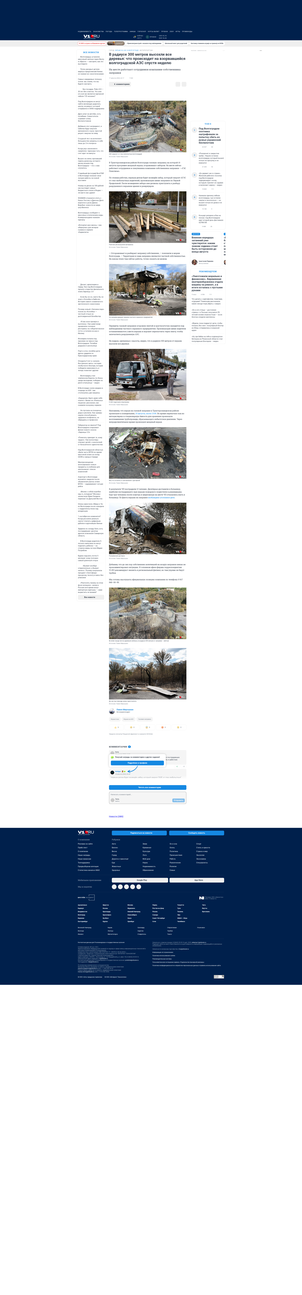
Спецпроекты (202, 863)
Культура (146, 851)
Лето (145, 855)
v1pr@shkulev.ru (183, 949)
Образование (148, 870)
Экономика (201, 859)
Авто (114, 844)
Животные (116, 866)
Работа (172, 859)
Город (114, 855)
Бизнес (115, 848)
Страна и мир (202, 851)
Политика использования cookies (163, 955)
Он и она (173, 844)
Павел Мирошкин (125, 709)
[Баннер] (116, 43)
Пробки (164, 31)
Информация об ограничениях (162, 952)
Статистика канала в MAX (89, 870)
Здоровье (116, 870)
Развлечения (175, 863)
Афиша (133, 31)
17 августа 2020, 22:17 (116, 78)
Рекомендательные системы (162, 959)
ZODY (172, 31)
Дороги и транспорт (120, 859)
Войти (117, 801)
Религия (173, 866)
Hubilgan (118, 771)
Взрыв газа (115, 719)
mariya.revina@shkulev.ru (86, 972)
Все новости (91, 52)
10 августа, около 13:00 (145, 413)
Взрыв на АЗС (129, 719)
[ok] (126, 886)
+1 (177, 782)
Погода (109, 31)
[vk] (120, 886)
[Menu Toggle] (79, 37)
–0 (184, 766)
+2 (177, 766)
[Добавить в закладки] (178, 84)
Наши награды (84, 855)
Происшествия (176, 855)
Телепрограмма (121, 31)
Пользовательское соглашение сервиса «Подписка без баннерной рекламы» (178, 962)
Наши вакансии (84, 859)
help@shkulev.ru (93, 962)
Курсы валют (153, 31)
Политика (174, 851)
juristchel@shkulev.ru (132, 960)
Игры (178, 31)
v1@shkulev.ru (103, 958)
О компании (83, 851)
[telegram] (114, 886)
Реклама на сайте (85, 844)
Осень (172, 848)
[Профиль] (223, 37)
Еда (113, 863)
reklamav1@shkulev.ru (199, 942)
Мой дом (146, 859)
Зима (145, 844)
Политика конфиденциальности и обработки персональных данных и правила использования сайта (186, 965)
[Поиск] (211, 37)
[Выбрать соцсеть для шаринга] (184, 84)
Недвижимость (84, 31)
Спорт (198, 844)
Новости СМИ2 (116, 816)
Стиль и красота (203, 848)
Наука (145, 863)
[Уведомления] (217, 37)
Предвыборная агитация (88, 866)
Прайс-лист (82, 848)
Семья (172, 870)
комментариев (122, 84)
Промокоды (187, 31)
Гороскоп (142, 31)
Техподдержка (84, 863)
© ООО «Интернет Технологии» (116, 977)
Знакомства (98, 31)
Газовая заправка (144, 719)
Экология (200, 855)
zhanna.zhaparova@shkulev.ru (88, 968)
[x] (138, 886)
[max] (132, 886)
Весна (114, 851)
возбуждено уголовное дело (161, 497)
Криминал (147, 848)
